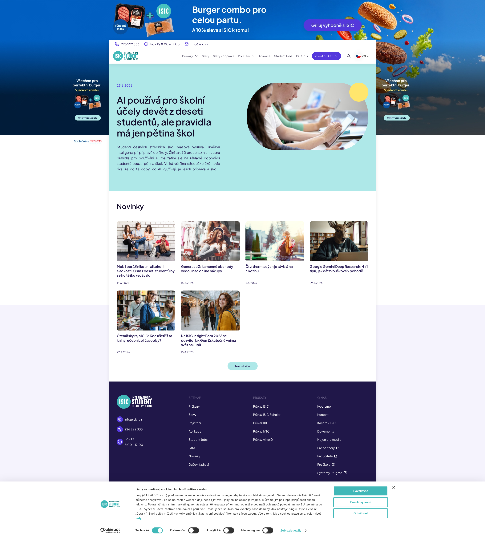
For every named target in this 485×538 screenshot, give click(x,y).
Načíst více (242, 366)
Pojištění (244, 56)
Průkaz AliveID (263, 439)
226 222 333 (130, 44)
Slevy (205, 56)
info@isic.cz (199, 44)
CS (364, 56)
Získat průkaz (324, 56)
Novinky (194, 456)
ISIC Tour (302, 56)
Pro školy (323, 464)
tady (138, 518)
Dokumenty (325, 431)
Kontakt (323, 415)
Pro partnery (326, 448)
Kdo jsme (324, 406)
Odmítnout (361, 513)
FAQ (192, 448)
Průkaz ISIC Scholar (266, 415)
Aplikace (264, 56)
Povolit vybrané (360, 502)
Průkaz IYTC (261, 431)
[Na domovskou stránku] (125, 56)
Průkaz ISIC (261, 406)
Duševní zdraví (199, 464)
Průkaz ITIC (261, 423)
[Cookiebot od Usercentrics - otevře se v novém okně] (110, 530)
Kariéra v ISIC (326, 423)
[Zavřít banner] (393, 487)
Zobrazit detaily (291, 530)
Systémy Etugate (329, 473)
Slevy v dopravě (223, 56)
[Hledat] (348, 56)
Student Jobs (283, 56)
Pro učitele (325, 456)
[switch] (193, 530)
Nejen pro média (329, 439)
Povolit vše (360, 491)
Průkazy (187, 56)
